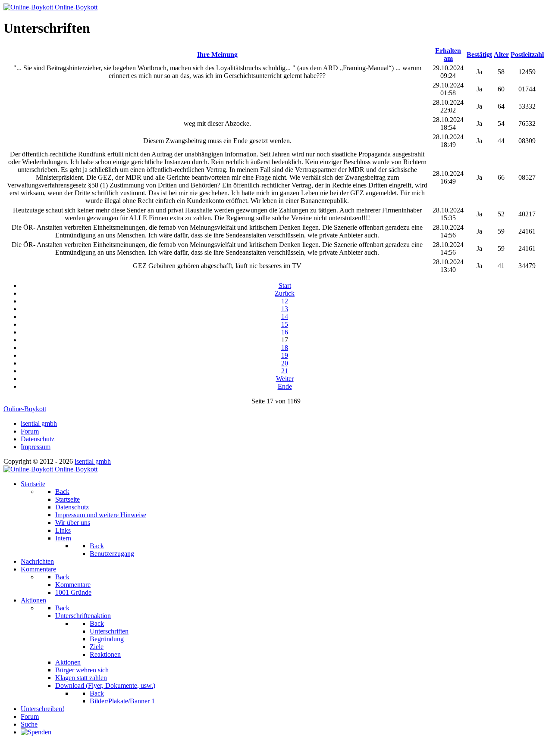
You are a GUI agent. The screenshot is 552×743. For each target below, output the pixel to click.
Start (285, 285)
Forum (30, 431)
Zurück (285, 293)
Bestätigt (479, 54)
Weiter (285, 378)
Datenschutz (37, 439)
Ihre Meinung (217, 54)
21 (284, 371)
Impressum (35, 446)
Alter (501, 54)
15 (284, 324)
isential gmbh (39, 423)
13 (284, 308)
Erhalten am (448, 54)
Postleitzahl (527, 54)
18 (284, 347)
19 (284, 355)
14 (284, 316)
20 (284, 363)
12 (284, 301)
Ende (285, 386)
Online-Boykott (24, 408)
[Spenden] (36, 732)
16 (284, 332)
